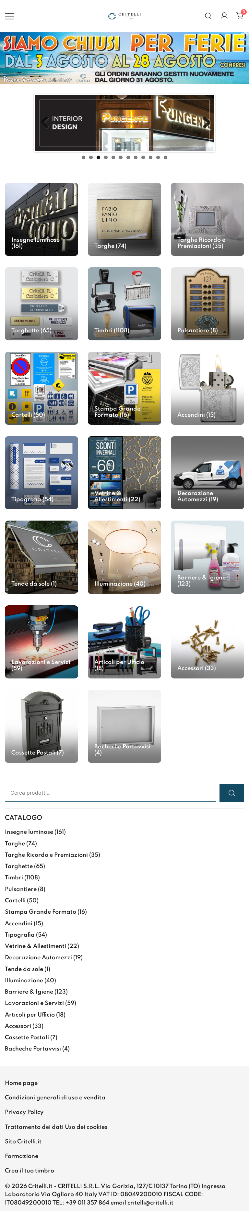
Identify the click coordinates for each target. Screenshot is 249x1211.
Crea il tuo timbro (29, 1171)
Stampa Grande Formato (40, 912)
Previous (44, 122)
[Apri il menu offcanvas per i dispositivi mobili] (9, 16)
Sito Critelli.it (23, 1142)
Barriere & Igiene (29, 992)
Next (204, 122)
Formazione (21, 1156)
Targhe (15, 844)
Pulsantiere (21, 889)
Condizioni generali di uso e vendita (55, 1098)
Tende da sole (24, 969)
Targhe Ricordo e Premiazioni (46, 855)
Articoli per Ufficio (30, 1015)
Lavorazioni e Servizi (34, 1003)
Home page (21, 1083)
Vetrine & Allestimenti (35, 946)
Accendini (18, 924)
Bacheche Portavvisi (33, 1049)
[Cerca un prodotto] (208, 16)
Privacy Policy (24, 1112)
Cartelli (15, 901)
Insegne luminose (29, 832)
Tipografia (20, 935)
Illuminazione (24, 981)
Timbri (14, 878)
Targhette (19, 866)
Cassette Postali (27, 1037)
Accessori (18, 1026)
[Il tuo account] (224, 16)
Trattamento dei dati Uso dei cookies (56, 1127)
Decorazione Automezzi (38, 958)
